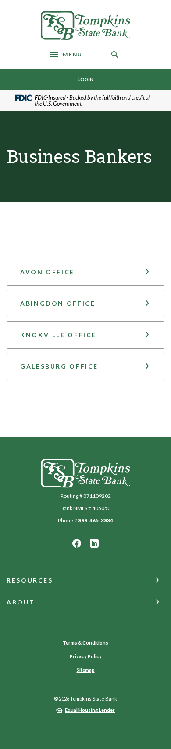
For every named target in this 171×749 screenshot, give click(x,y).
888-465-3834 (95, 520)
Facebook (76, 543)
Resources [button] (30, 580)
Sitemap (86, 670)
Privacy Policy (86, 656)
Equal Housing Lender (90, 710)
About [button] (21, 602)
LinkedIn (94, 543)
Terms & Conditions (85, 642)
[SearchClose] (115, 54)
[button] (85, 272)
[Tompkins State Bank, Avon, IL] (85, 25)
